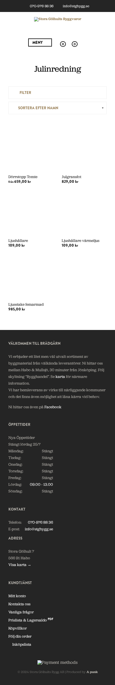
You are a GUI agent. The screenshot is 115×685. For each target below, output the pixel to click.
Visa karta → (19, 564)
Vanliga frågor (21, 611)
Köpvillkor (17, 628)
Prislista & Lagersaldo (30, 620)
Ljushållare (18, 240)
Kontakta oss (19, 603)
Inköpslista (21, 644)
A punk (92, 672)
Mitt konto (17, 595)
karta (60, 376)
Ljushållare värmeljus (80, 240)
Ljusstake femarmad (26, 304)
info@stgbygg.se (75, 6)
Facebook (52, 406)
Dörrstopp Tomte (22, 176)
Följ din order (20, 636)
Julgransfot (71, 176)
